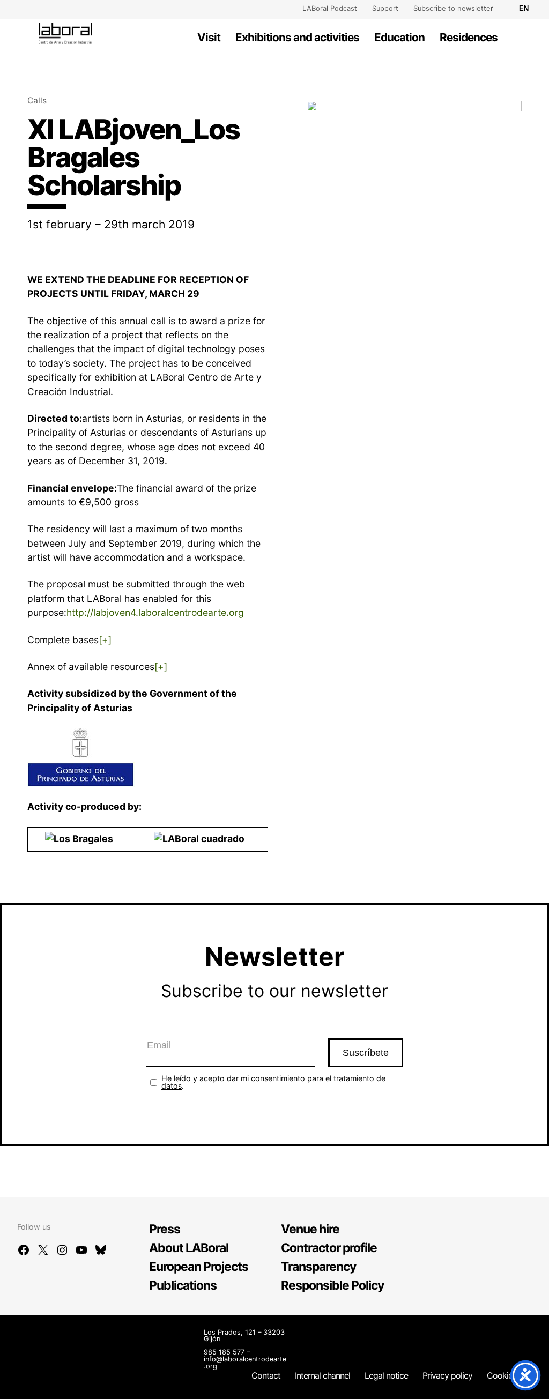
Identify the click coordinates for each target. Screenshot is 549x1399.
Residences (469, 37)
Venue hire (310, 1229)
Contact (265, 1375)
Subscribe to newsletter (453, 8)
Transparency (318, 1266)
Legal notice (386, 1375)
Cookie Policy (511, 1375)
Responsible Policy (332, 1285)
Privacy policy (447, 1375)
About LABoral (188, 1247)
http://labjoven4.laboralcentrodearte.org (155, 612)
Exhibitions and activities (297, 37)
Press (164, 1229)
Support (385, 8)
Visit (208, 37)
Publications (183, 1285)
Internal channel (322, 1375)
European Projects (198, 1266)
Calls (37, 100)
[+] (105, 639)
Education (399, 37)
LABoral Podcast (329, 8)
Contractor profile (329, 1247)
